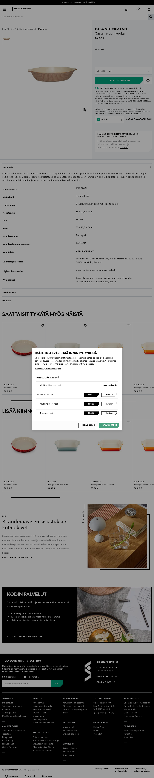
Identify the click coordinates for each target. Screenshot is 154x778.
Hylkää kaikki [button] (88, 425)
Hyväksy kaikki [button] (109, 425)
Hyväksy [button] (109, 395)
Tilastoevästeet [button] (45, 413)
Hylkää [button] (91, 395)
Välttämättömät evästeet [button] (49, 385)
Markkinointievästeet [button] (47, 404)
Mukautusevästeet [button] (46, 394)
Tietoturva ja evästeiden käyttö (48, 369)
